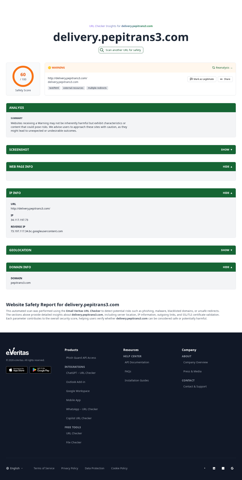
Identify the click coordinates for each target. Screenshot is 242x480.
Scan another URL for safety (123, 50)
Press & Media (192, 371)
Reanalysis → (224, 67)
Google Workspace (78, 391)
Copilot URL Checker (79, 418)
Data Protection (94, 468)
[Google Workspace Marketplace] (232, 468)
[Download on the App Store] (16, 369)
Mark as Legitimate (204, 79)
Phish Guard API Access (81, 357)
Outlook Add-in (75, 382)
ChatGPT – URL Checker (81, 373)
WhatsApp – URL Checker (82, 409)
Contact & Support (195, 386)
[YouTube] (205, 468)
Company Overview (195, 362)
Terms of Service (44, 468)
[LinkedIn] (214, 468)
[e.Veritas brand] (28, 351)
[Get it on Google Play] (40, 369)
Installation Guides (137, 380)
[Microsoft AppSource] (223, 468)
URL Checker (74, 433)
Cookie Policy (119, 468)
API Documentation (137, 362)
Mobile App (73, 400)
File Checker (73, 442)
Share (227, 79)
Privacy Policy (69, 468)
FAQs (128, 371)
